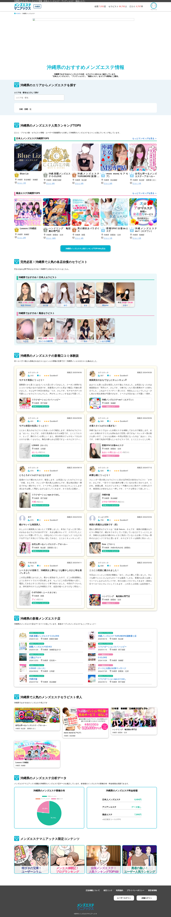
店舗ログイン (146, 898)
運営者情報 (152, 890)
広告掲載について (93, 890)
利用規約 (119, 890)
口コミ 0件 (50, 183)
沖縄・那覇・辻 (25, 109)
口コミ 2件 (108, 183)
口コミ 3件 (79, 238)
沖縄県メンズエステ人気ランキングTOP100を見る (86, 248)
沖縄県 (37, 6)
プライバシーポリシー (135, 890)
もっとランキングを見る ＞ (144, 138)
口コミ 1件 (21, 183)
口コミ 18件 (51, 238)
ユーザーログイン (124, 898)
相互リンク (108, 890)
